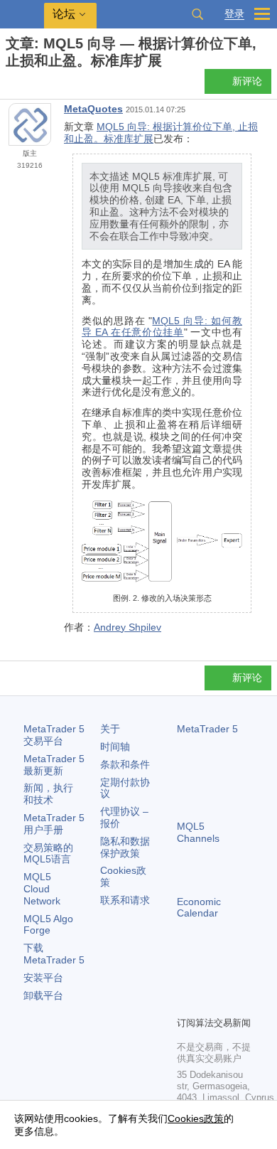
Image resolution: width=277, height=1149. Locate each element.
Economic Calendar (199, 907)
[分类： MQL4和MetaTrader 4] (27, 85)
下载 (54, 954)
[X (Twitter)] (230, 980)
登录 (234, 14)
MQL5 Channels (198, 832)
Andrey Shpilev (127, 627)
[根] (10, 85)
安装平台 (43, 977)
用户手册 (54, 823)
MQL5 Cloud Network (41, 889)
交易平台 (54, 735)
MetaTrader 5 (207, 728)
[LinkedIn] (208, 1003)
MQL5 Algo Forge (48, 924)
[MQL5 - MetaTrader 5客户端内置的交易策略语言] (22, 15)
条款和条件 (125, 764)
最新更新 (54, 764)
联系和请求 (125, 900)
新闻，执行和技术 (48, 794)
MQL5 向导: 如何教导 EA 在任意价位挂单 (162, 326)
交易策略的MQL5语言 (48, 853)
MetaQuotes (93, 108)
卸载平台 (43, 995)
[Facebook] (185, 980)
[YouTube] (185, 1003)
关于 (110, 728)
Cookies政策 (196, 1118)
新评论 (247, 81)
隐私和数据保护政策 (125, 847)
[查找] (197, 14)
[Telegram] (208, 980)
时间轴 (115, 746)
